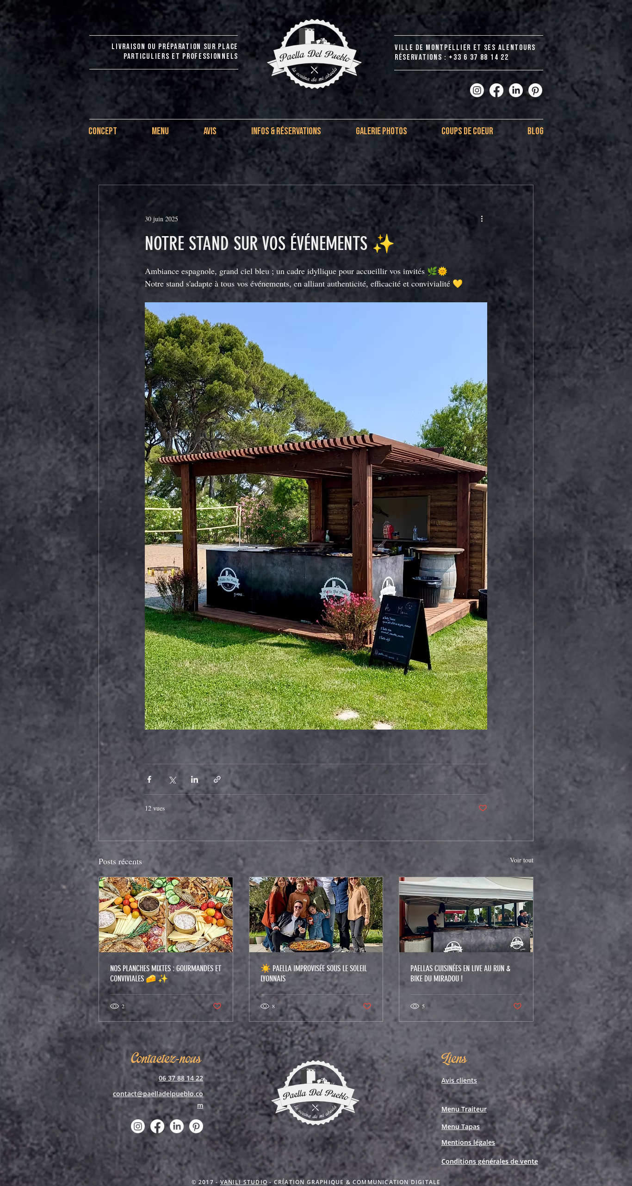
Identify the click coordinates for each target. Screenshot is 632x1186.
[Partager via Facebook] (149, 779)
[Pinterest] (535, 90)
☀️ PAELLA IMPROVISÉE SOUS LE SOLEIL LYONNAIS (313, 973)
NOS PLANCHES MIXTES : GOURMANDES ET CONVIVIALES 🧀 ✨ (165, 973)
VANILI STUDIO (244, 1182)
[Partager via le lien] (217, 779)
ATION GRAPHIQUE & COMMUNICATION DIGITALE (362, 1182)
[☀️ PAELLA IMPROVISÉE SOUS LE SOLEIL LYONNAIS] (316, 914)
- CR (274, 1182)
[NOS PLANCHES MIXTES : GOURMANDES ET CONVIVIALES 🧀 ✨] (166, 914)
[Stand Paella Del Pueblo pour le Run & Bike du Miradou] (466, 914)
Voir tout (521, 859)
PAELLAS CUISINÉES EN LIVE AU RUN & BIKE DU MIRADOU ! (460, 973)
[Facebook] (496, 90)
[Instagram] (477, 90)
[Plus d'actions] (481, 218)
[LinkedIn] (516, 90)
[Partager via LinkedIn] (194, 779)
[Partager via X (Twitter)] (171, 779)
